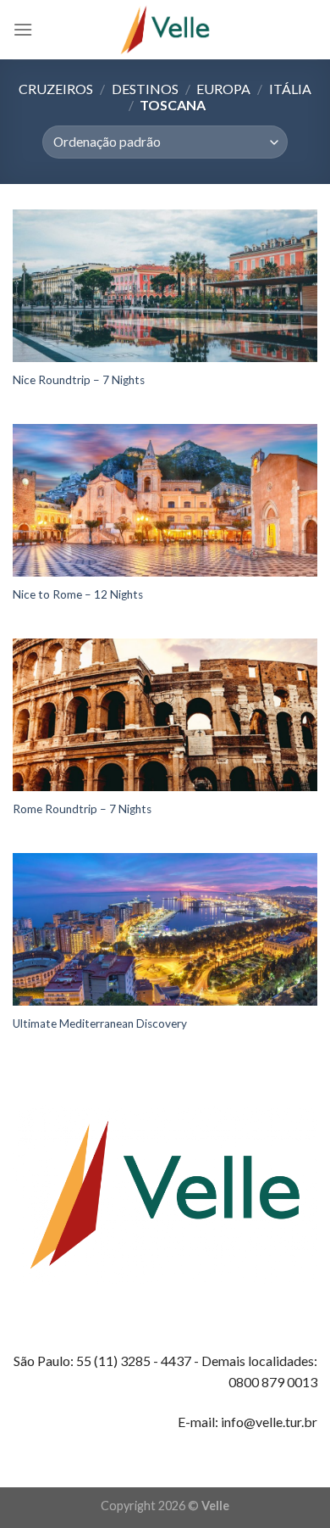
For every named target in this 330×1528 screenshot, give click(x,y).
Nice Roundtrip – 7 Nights (79, 380)
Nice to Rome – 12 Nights (78, 594)
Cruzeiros (56, 89)
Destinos (145, 89)
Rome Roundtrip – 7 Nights (82, 809)
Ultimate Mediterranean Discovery (100, 1023)
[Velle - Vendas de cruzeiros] (165, 29)
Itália (290, 89)
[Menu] (23, 29)
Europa (223, 89)
